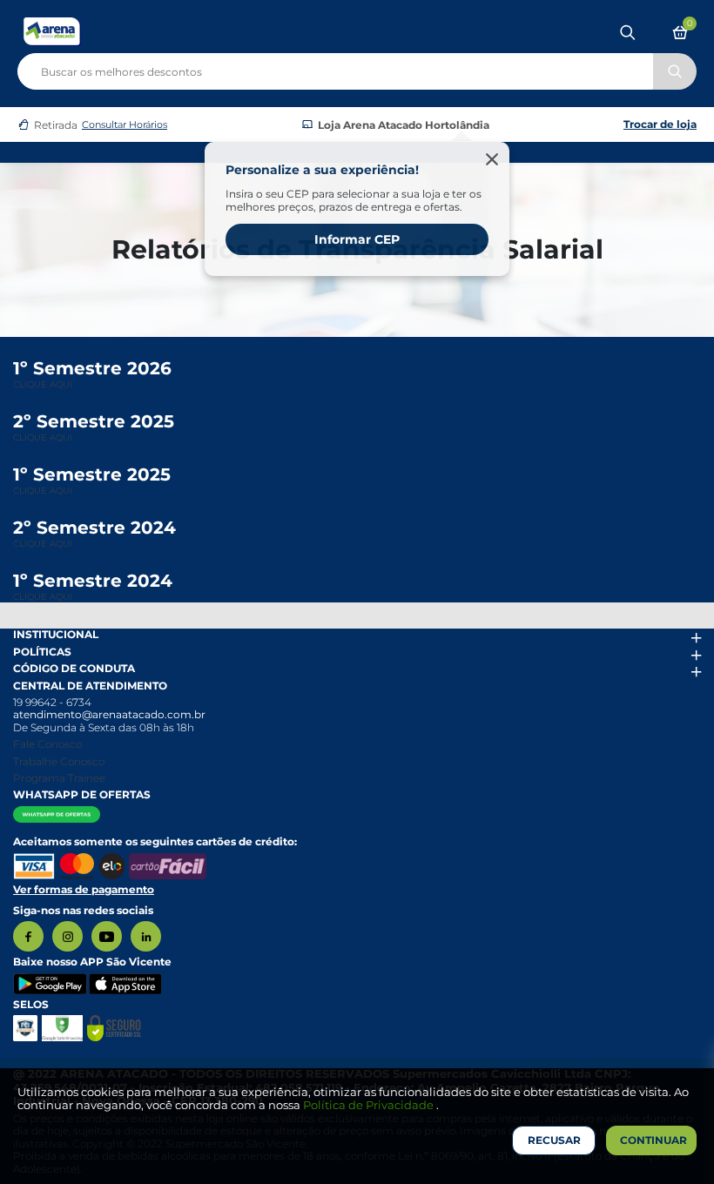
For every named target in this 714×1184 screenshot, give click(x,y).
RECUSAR (554, 1140)
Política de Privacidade (369, 1105)
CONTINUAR (653, 1140)
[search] (357, 68)
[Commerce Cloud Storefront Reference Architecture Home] (52, 31)
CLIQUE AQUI (42, 384)
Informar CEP (357, 239)
